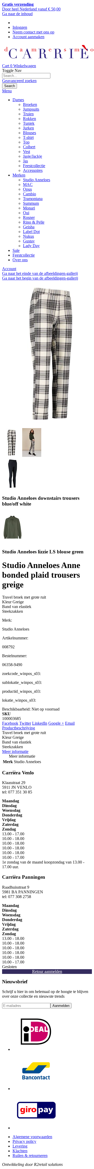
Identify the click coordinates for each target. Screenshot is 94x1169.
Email (70, 723)
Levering (20, 1146)
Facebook (10, 723)
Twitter (25, 723)
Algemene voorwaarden (32, 1136)
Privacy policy (24, 1141)
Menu (7, 91)
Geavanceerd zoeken (19, 80)
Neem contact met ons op (33, 32)
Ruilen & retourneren (30, 1155)
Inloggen (20, 27)
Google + (56, 723)
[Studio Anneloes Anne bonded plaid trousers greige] (11, 455)
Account (9, 268)
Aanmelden (60, 1006)
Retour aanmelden (47, 971)
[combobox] (26, 75)
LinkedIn (39, 723)
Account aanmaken (28, 37)
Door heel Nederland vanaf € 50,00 (31, 6)
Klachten (20, 1151)
